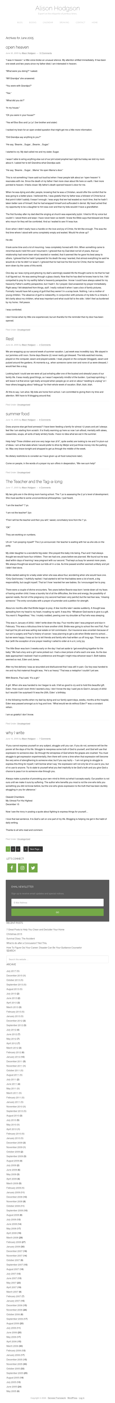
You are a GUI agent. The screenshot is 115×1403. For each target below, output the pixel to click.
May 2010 (11, 1124)
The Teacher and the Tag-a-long (34, 481)
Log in (81, 1398)
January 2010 (13, 1138)
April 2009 (11, 1178)
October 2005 (13, 1368)
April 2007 (11, 1287)
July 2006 (11, 1327)
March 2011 (12, 1093)
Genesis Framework (57, 1398)
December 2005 (14, 1359)
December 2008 (14, 1196)
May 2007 (11, 1282)
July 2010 (11, 1120)
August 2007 (12, 1269)
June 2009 (11, 1169)
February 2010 (13, 1133)
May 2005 (11, 1391)
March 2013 (12, 1007)
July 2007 (11, 1273)
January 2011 (13, 1102)
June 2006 (11, 1332)
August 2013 (12, 989)
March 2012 (12, 1047)
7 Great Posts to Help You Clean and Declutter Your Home (35, 929)
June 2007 (11, 1278)
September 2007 (14, 1264)
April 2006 (11, 1341)
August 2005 (12, 1377)
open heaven (17, 47)
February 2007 (13, 1296)
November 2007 (14, 1255)
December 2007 (14, 1251)
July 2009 (11, 1165)
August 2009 (12, 1160)
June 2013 (11, 998)
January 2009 (13, 1192)
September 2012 (14, 1025)
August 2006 (12, 1323)
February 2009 (13, 1187)
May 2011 (11, 1088)
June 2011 (11, 1083)
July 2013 (11, 993)
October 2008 (13, 1205)
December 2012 (14, 1020)
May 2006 (11, 1336)
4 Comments (45, 344)
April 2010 (11, 1129)
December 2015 (14, 975)
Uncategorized (23, 329)
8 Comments (45, 419)
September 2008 (14, 1210)
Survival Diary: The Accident (20, 938)
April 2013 (11, 1002)
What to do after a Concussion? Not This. (26, 943)
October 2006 (13, 1314)
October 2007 (13, 1260)
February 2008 (13, 1242)
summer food (17, 414)
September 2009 (14, 1156)
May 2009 (11, 1174)
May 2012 (11, 1038)
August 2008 (12, 1215)
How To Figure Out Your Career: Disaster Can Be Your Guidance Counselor (44, 947)
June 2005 (11, 1386)
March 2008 (12, 1237)
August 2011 (12, 1074)
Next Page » (35, 849)
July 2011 (11, 1079)
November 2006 (14, 1309)
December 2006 (14, 1305)
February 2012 (13, 1052)
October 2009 (13, 1151)
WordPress (72, 1398)
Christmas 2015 (14, 934)
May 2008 (11, 1228)
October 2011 (13, 1070)
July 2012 (11, 1029)
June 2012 (11, 1034)
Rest (10, 339)
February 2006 (13, 1350)
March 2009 (12, 1183)
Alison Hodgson (57, 8)
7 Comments (45, 738)
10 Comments (45, 53)
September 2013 (14, 984)
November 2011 (14, 1065)
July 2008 (11, 1219)
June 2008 (11, 1224)
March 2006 (12, 1346)
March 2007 (12, 1291)
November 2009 (14, 1147)
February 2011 (13, 1097)
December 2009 (14, 1142)
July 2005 (11, 1382)
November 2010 (14, 1106)
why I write (15, 732)
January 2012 (13, 1056)
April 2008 (11, 1233)
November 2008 (14, 1201)
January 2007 (13, 1300)
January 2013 (13, 1016)
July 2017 (11, 971)
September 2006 (14, 1318)
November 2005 (14, 1364)
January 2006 (13, 1355)
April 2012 (11, 1043)
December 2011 (14, 1061)
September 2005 (14, 1373)
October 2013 (13, 980)
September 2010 (14, 1111)
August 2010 (12, 1115)
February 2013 (13, 1011)
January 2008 (13, 1246)
